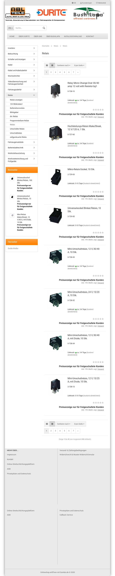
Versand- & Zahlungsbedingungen (73, 450)
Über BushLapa (53, 36)
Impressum (11, 455)
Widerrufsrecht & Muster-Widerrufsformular (77, 455)
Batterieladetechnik (15, 148)
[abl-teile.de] (57, 14)
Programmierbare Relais (19, 121)
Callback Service (66, 515)
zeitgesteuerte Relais (18, 137)
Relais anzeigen (16, 100)
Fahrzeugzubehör (14, 90)
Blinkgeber (14, 112)
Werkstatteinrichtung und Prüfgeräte (18, 160)
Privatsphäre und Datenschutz (19, 474)
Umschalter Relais (17, 129)
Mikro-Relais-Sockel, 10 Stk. (81, 169)
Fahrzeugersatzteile (15, 142)
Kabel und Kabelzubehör (17, 70)
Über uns (38, 36)
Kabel (10, 65)
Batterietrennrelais (17, 108)
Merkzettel (102, 3)
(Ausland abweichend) (91, 183)
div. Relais (14, 116)
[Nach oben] (107, 571)
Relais (10, 95)
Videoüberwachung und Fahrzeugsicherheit (17, 82)
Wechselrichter (14, 76)
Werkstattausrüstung (16, 153)
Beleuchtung (13, 54)
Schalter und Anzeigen (17, 59)
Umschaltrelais (16, 133)
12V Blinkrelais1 (16, 104)
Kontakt (90, 36)
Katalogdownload (73, 36)
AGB (9, 469)
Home (11, 36)
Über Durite (24, 36)
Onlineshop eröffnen (48, 572)
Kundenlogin (87, 3)
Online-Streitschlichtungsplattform (20, 464)
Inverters (11, 48)
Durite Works (13, 248)
